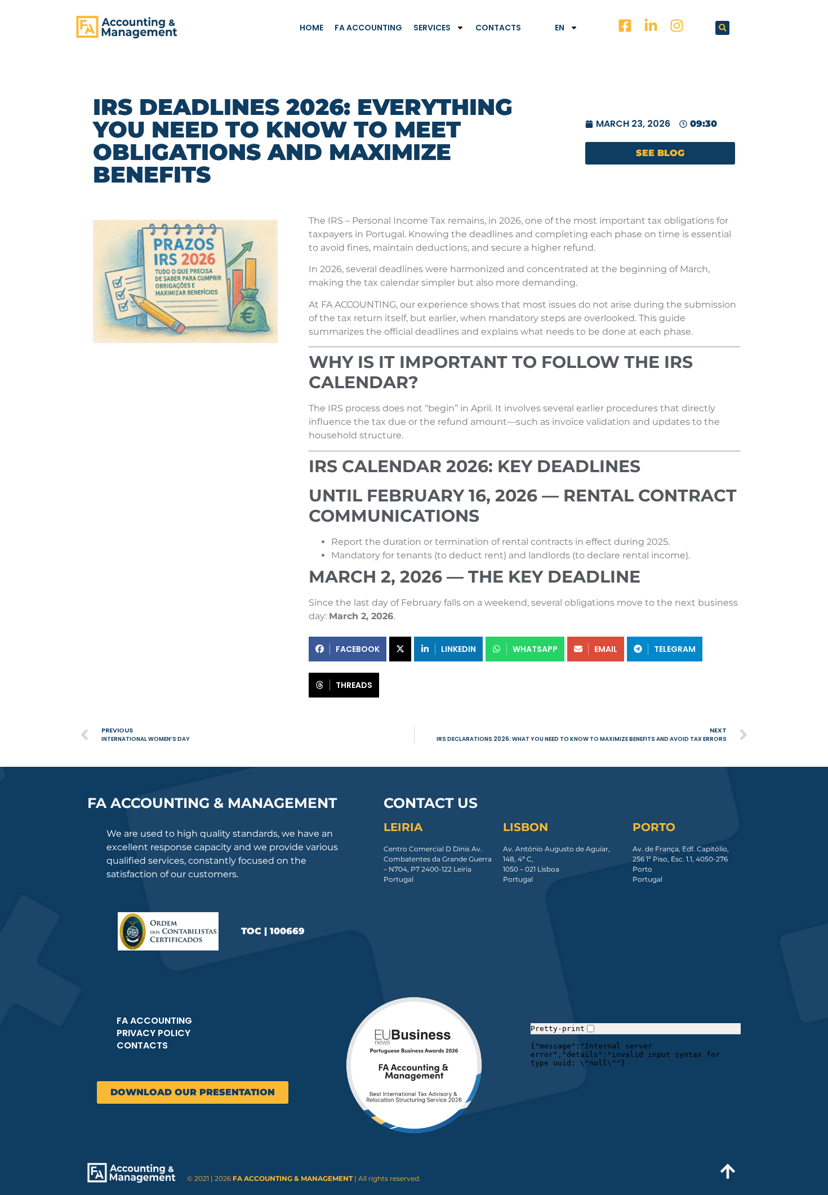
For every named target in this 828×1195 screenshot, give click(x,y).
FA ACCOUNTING (368, 27)
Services (432, 27)
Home (311, 27)
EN (559, 27)
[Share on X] (400, 649)
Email (605, 649)
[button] (722, 28)
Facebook (358, 649)
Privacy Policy (153, 1033)
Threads (354, 685)
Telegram (675, 649)
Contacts (498, 27)
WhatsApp (535, 649)
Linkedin (458, 649)
